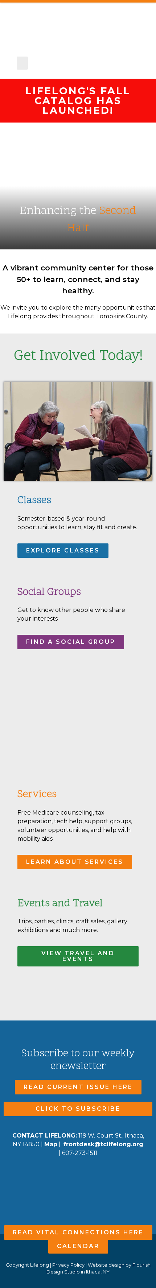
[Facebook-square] (64, 1177)
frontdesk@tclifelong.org (103, 1144)
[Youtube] (78, 1177)
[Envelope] (92, 1177)
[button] (22, 63)
